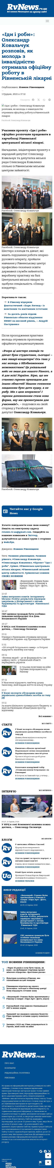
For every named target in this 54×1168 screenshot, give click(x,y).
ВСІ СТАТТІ (47, 724)
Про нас (9, 1063)
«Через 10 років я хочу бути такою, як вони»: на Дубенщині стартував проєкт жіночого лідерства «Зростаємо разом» (26, 970)
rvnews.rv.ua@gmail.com (16, 532)
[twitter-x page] (49, 1151)
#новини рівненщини (21, 556)
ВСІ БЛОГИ (46, 839)
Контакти (10, 1068)
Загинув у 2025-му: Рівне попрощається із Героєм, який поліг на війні (27, 1025)
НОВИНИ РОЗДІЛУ (43, 953)
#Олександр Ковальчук (26, 559)
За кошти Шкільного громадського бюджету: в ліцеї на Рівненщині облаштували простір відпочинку (27, 708)
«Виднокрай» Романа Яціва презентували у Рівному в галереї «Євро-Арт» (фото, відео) (34, 584)
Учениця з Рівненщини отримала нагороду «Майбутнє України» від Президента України (26, 638)
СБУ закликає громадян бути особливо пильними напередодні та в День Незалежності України (23, 616)
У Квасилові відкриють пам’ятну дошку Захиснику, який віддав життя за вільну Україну (27, 683)
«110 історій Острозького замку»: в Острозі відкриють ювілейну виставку (25, 648)
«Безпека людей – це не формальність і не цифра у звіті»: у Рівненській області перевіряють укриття (24, 660)
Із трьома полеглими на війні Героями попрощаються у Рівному (35, 669)
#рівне (14, 566)
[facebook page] (45, 1151)
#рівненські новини (37, 573)
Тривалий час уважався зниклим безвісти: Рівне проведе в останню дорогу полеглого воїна (27, 1016)
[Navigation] (47, 21)
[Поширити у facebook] (33, 100)
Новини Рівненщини (31, 87)
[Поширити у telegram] (49, 100)
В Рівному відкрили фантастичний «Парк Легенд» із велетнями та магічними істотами (26, 305)
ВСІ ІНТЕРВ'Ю (45, 790)
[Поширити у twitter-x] (38, 100)
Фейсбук (9, 542)
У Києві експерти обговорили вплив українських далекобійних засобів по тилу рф (26, 695)
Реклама (10, 1077)
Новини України (24, 881)
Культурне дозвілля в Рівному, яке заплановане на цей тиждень (23, 979)
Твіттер (32, 535)
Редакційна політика (17, 1073)
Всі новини (45, 716)
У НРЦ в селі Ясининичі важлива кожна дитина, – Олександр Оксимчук (24, 628)
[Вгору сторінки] (48, 1155)
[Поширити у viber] (44, 100)
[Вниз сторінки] (48, 1162)
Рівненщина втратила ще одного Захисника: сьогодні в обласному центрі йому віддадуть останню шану (26, 988)
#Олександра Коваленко (17, 562)
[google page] (40, 1151)
